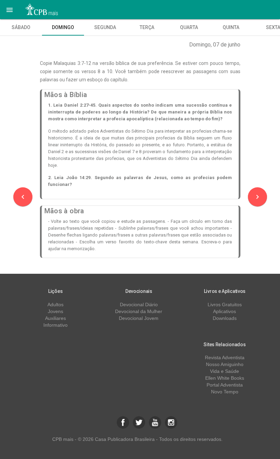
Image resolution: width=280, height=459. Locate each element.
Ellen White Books (224, 378)
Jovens (55, 311)
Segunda (105, 27)
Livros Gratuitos (225, 304)
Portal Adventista (225, 385)
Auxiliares (55, 318)
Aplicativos (224, 311)
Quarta (189, 27)
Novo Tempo (224, 391)
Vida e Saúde (224, 371)
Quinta (231, 27)
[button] (9, 9)
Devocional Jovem (138, 318)
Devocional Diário (139, 304)
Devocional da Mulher (138, 311)
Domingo (63, 27)
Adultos (55, 304)
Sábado (21, 27)
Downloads (225, 318)
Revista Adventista (224, 357)
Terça (147, 27)
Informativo (55, 325)
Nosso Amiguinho (224, 364)
